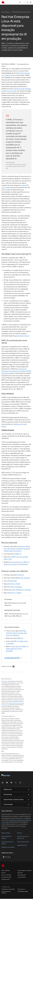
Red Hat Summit (5, 879)
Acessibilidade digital (23, 891)
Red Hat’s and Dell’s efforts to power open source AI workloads (16, 633)
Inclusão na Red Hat (6, 877)
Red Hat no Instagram (15, 587)
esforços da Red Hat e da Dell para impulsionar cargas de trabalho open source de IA (17, 548)
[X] (16, 783)
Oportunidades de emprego (24, 870)
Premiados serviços (17, 699)
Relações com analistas (7, 847)
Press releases (5, 12)
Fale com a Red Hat (6, 875)
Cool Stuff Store (22, 877)
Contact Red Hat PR (12, 658)
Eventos (3, 872)
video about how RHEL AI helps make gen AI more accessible (17, 648)
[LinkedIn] (2, 783)
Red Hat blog (12, 581)
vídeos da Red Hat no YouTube (21, 590)
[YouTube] (7, 783)
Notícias (19, 833)
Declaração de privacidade (7, 889)
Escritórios (20, 872)
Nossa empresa (5, 833)
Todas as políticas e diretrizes (6, 892)
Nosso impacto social (23, 842)
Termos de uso (21, 889)
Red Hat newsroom (24, 578)
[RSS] (13, 666)
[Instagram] (20, 783)
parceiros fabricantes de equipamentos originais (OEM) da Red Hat (16, 371)
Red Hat (21, 575)
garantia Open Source (22, 336)
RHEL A (18, 554)
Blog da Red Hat (22, 875)
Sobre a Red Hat (5, 870)
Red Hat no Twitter (14, 584)
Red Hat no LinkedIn (14, 593)
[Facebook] (11, 783)
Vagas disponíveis (22, 845)
